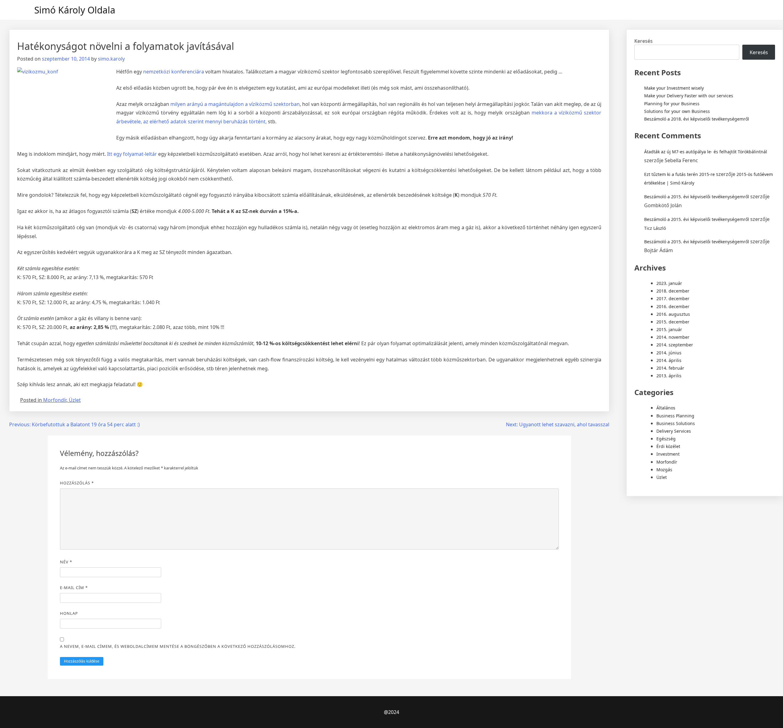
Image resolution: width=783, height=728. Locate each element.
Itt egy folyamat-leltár (132, 154)
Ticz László (655, 228)
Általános (665, 408)
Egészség (666, 439)
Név (66, 562)
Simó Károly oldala (74, 10)
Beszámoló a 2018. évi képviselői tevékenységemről (696, 119)
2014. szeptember (674, 345)
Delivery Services (673, 431)
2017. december (672, 298)
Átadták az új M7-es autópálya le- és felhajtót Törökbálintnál (705, 152)
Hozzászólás (77, 483)
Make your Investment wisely (674, 88)
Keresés (643, 41)
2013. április (668, 376)
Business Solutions (675, 423)
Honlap (69, 613)
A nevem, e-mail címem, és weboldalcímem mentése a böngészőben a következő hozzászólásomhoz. (177, 646)
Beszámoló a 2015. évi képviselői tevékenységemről (696, 197)
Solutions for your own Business (677, 111)
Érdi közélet (668, 446)
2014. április (668, 360)
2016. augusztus (673, 314)
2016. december (672, 306)
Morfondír (54, 400)
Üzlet (75, 400)
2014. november (672, 337)
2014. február (670, 368)
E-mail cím (74, 587)
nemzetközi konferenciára (173, 71)
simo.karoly (111, 58)
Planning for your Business (672, 103)
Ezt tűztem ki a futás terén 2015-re (679, 174)
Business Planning (675, 416)
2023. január (669, 283)
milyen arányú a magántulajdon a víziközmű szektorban (235, 104)
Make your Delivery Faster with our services (688, 96)
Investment (668, 454)
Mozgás (664, 469)
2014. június (668, 353)
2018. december (672, 291)
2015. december (672, 322)
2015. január (669, 329)
